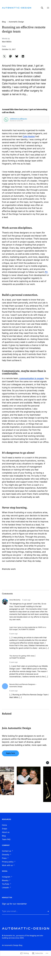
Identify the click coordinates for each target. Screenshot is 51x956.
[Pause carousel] (47, 762)
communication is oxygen (31, 378)
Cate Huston (29, 136)
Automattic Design (16, 22)
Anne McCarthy (14, 600)
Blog (4, 22)
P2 (46, 272)
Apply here (10, 753)
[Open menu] (48, 7)
